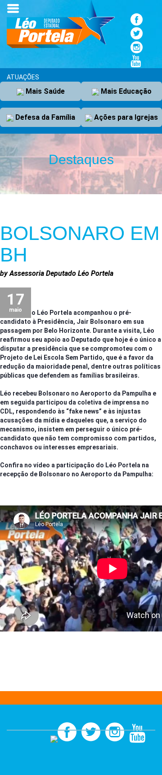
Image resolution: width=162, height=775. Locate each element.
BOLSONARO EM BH (80, 244)
